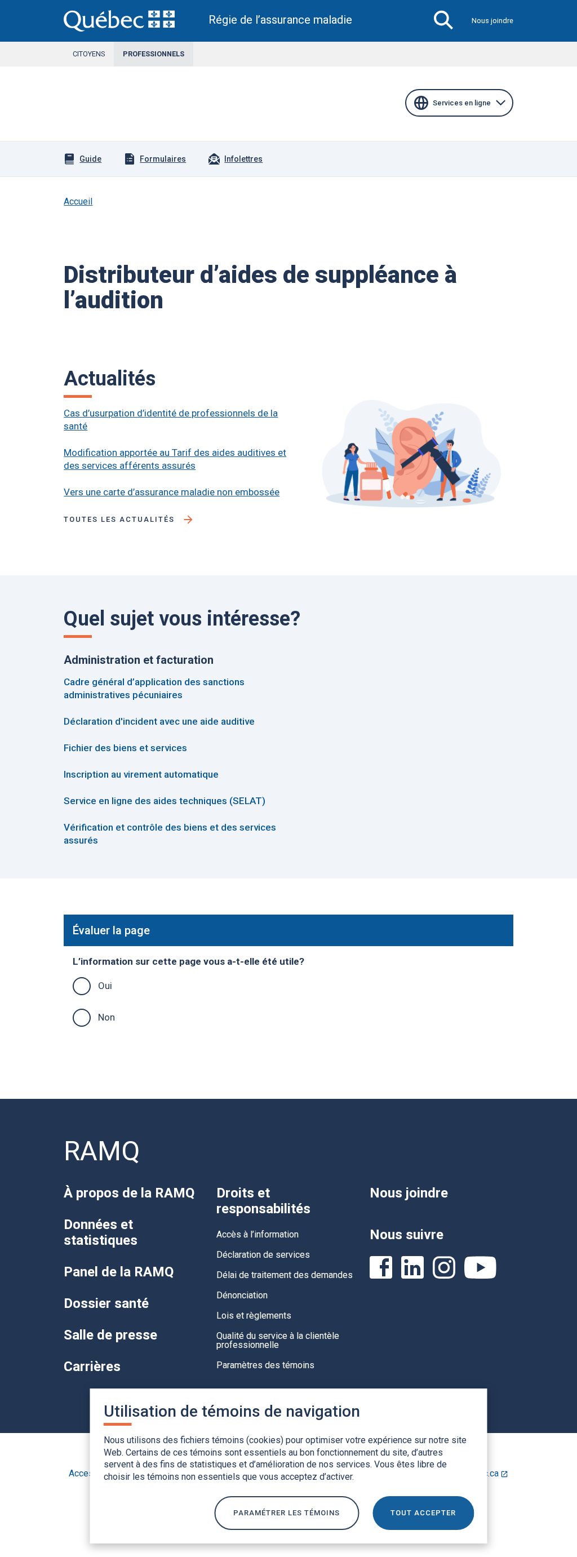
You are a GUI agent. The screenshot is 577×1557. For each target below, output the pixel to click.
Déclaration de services (263, 1254)
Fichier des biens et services (125, 747)
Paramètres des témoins (265, 1365)
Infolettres (243, 158)
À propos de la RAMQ (129, 1193)
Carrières (92, 1366)
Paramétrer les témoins (286, 1513)
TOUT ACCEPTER (423, 1513)
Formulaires (163, 158)
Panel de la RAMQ (119, 1272)
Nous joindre (492, 20)
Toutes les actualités (119, 519)
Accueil (78, 201)
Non (106, 1017)
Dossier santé (106, 1303)
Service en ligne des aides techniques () (164, 800)
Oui (105, 985)
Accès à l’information (257, 1234)
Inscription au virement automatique (141, 774)
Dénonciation (242, 1295)
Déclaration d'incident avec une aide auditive (159, 721)
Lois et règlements (253, 1315)
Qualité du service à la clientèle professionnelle (277, 1340)
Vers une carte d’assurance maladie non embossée (171, 492)
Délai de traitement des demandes (284, 1275)
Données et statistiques (100, 1232)
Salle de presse (110, 1335)
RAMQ (102, 1151)
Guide (90, 158)
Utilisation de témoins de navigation (232, 1411)
